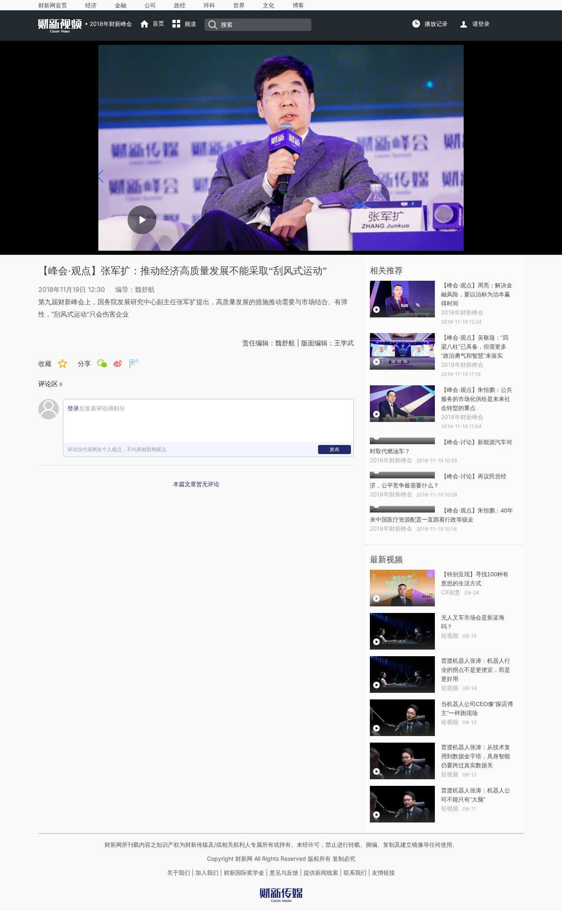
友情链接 (383, 872)
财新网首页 (52, 5)
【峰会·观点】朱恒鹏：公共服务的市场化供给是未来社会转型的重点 (476, 399)
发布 (334, 449)
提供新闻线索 (321, 872)
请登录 (481, 24)
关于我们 (178, 872)
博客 (298, 5)
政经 (180, 5)
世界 (239, 5)
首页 (158, 23)
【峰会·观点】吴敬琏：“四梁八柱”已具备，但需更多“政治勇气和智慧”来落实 (475, 346)
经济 (91, 5)
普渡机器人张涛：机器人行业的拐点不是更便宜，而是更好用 (475, 669)
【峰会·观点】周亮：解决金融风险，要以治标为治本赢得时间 (476, 294)
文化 (268, 5)
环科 (209, 5)
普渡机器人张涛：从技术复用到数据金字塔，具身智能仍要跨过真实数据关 (475, 756)
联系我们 (355, 872)
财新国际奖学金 (243, 872)
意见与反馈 (283, 872)
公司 (150, 5)
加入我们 (206, 872)
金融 (120, 5)
